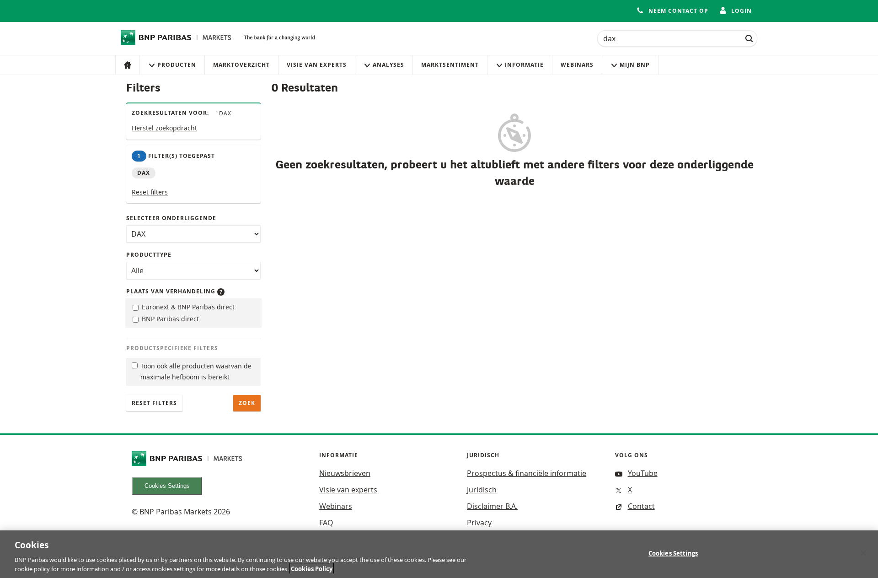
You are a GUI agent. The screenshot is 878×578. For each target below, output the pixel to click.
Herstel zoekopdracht (164, 128)
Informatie (524, 65)
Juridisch (482, 490)
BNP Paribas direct (169, 318)
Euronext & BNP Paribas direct (187, 307)
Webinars (577, 65)
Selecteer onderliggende (171, 218)
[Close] (863, 553)
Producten (176, 65)
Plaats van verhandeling (171, 291)
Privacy (479, 523)
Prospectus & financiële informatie (526, 473)
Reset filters (150, 192)
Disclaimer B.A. (492, 506)
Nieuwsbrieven (344, 473)
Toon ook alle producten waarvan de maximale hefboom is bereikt (196, 372)
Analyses (388, 65)
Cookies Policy (311, 568)
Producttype (148, 255)
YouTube (643, 473)
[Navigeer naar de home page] (176, 37)
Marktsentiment (450, 65)
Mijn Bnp (635, 65)
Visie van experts (317, 65)
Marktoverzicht (241, 65)
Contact (641, 506)
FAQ (326, 523)
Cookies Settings (167, 485)
